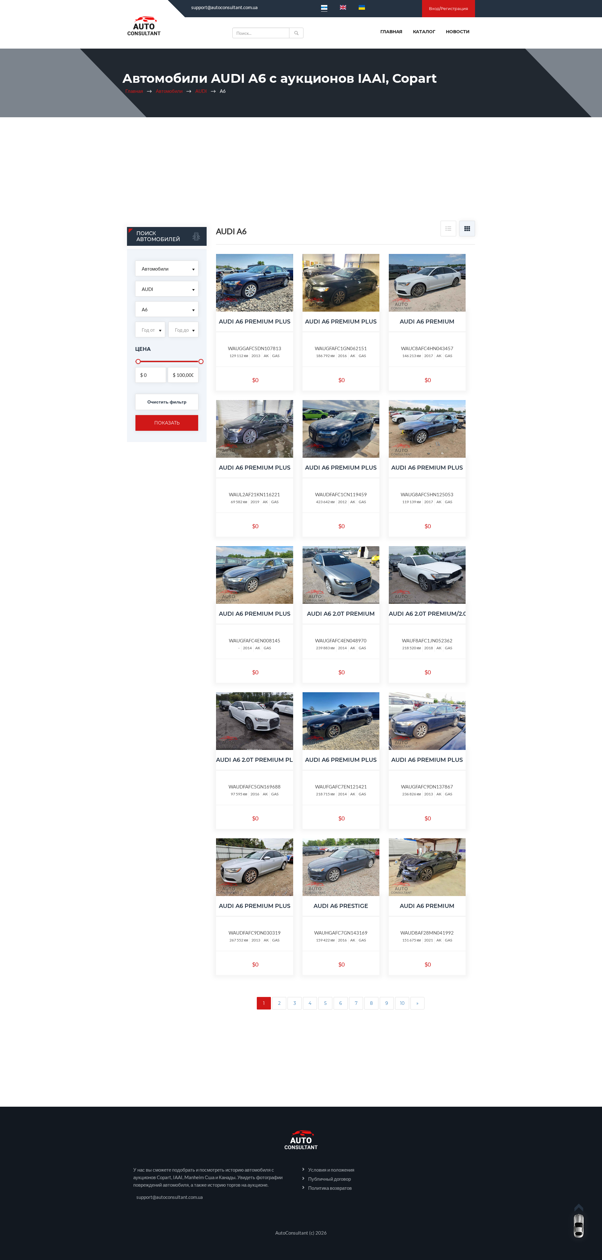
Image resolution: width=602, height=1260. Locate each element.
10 (402, 1003)
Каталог (424, 31)
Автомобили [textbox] (155, 269)
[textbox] (150, 330)
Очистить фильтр (167, 401)
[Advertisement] (301, 174)
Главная (391, 31)
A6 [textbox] (145, 309)
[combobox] (166, 268)
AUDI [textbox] (147, 289)
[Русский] (324, 7)
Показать (167, 423)
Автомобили (169, 91)
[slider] (138, 361)
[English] (343, 7)
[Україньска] (362, 7)
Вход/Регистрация (448, 8)
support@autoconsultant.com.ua (224, 7)
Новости (458, 31)
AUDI (201, 91)
